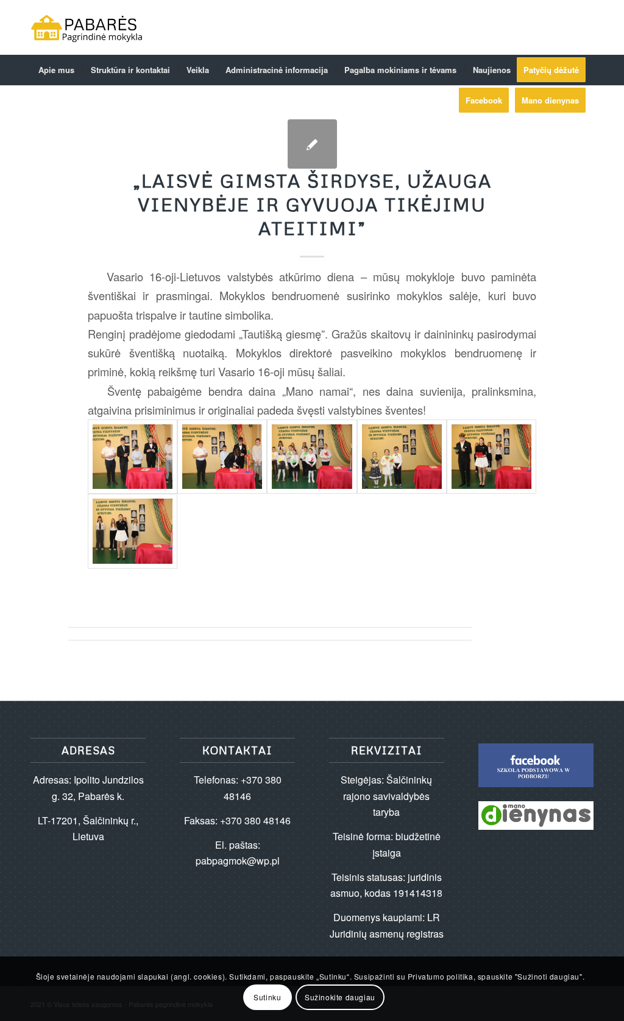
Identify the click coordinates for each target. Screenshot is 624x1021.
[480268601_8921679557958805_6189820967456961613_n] (311, 456)
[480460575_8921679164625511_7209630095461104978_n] (132, 531)
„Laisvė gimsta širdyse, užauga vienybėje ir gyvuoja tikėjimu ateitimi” (312, 204)
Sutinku (267, 997)
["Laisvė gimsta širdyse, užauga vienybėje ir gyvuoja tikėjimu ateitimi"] (312, 144)
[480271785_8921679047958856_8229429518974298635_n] (402, 456)
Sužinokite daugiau (340, 997)
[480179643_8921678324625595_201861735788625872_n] (222, 456)
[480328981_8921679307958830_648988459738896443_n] (491, 456)
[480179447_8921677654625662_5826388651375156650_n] (132, 456)
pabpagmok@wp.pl (238, 861)
